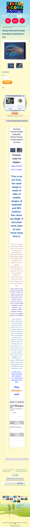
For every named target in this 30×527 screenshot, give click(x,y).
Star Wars (19, 507)
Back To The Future (10, 508)
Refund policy (20, 512)
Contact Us (8, 510)
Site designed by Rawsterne (15, 525)
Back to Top (20, 402)
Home (3, 26)
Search (8, 505)
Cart (22, 21)
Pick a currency (12, 16)
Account (15, 21)
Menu (8, 21)
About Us (14, 505)
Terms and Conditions (19, 510)
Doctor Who (11, 507)
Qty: (3, 75)
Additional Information (22, 120)
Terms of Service (10, 512)
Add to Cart (7, 82)
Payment (9, 120)
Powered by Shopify (15, 526)
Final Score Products (12, 522)
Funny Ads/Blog (21, 508)
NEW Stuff (21, 505)
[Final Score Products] (15, 13)
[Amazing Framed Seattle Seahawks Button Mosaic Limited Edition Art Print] (11, 65)
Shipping (14, 120)
